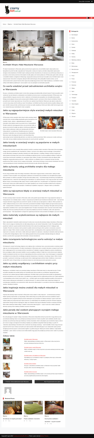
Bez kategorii (75, 34)
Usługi (73, 110)
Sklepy (73, 88)
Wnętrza (5, 62)
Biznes (73, 38)
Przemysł (74, 82)
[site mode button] (87, 18)
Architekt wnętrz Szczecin (30, 371)
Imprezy (73, 56)
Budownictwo (75, 41)
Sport (73, 91)
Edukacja (74, 50)
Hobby (73, 53)
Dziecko (73, 47)
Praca (73, 75)
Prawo (73, 78)
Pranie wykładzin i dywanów (32, 419)
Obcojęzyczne (75, 72)
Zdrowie (73, 116)
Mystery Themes (44, 436)
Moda (73, 63)
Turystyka (74, 100)
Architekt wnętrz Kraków (30, 363)
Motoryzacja (74, 66)
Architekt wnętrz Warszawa (31, 339)
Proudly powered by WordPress (21, 436)
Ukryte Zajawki (75, 104)
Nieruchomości (75, 69)
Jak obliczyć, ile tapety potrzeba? (12, 419)
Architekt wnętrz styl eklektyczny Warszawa (34, 355)
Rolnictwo (74, 85)
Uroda (73, 107)
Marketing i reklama (76, 60)
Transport (74, 97)
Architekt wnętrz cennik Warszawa (32, 347)
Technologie (74, 94)
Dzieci (73, 44)
